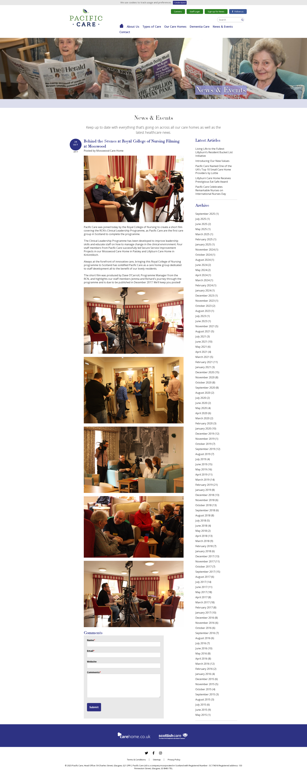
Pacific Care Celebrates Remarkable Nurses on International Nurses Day (210, 190)
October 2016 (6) (205, 628)
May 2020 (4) (203, 408)
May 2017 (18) (203, 592)
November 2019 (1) (206, 439)
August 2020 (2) (204, 392)
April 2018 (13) (204, 536)
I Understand (180, 2)
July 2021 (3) (202, 336)
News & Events (223, 26)
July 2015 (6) (202, 704)
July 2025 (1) (202, 219)
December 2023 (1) (206, 295)
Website (92, 661)
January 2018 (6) (205, 551)
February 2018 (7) (205, 546)
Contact (124, 32)
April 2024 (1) (203, 275)
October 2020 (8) (205, 382)
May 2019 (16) (203, 469)
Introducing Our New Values (212, 161)
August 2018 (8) (204, 515)
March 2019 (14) (205, 479)
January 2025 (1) (205, 244)
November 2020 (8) (206, 377)
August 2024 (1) (204, 260)
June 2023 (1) (203, 321)
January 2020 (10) (205, 428)
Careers (178, 11)
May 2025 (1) (203, 229)
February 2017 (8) (205, 607)
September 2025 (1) (207, 214)
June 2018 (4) (203, 525)
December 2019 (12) (207, 433)
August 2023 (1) (204, 311)
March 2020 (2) (204, 418)
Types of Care (151, 26)
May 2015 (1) (203, 715)
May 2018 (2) (203, 531)
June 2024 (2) (203, 265)
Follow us (239, 11)
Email (90, 650)
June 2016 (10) (203, 648)
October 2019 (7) (205, 444)
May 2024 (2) (203, 270)
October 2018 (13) (206, 505)
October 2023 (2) (205, 306)
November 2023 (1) (206, 300)
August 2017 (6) (204, 577)
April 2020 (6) (203, 413)
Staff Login (195, 11)
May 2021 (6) (203, 346)
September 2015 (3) (207, 694)
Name (91, 640)
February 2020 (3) (205, 423)
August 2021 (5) (204, 331)
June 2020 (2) (203, 403)
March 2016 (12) (205, 663)
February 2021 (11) (206, 362)
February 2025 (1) (205, 239)
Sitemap (157, 759)
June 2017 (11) (203, 587)
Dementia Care (199, 26)
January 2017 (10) (205, 612)
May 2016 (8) (203, 653)
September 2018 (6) (207, 510)
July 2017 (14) (203, 582)
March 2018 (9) (204, 541)
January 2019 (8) (205, 490)
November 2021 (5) (206, 326)
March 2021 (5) (204, 357)
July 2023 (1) (202, 316)
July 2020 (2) (202, 398)
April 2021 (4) (203, 352)
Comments (94, 672)
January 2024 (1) (205, 290)
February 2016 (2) (205, 669)
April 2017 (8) (203, 597)
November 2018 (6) (206, 500)
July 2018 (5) (202, 520)
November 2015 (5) (206, 684)
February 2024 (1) (205, 285)
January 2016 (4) (205, 674)
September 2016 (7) (207, 633)
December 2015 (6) (206, 679)
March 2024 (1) (204, 280)
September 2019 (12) (207, 449)
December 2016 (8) (206, 617)
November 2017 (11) (207, 561)
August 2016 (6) (204, 638)
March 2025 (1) (204, 234)
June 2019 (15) (203, 464)
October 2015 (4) (205, 689)
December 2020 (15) (207, 372)
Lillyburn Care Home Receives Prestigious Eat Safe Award (213, 179)
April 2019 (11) (204, 474)
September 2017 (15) (207, 571)
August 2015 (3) (204, 699)
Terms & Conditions (136, 759)
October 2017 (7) (205, 566)
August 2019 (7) (204, 454)
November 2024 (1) (206, 249)
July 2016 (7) (202, 643)
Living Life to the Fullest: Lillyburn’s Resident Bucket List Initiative (214, 152)
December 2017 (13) (207, 556)
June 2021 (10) (203, 341)
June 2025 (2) (203, 224)
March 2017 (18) (205, 602)
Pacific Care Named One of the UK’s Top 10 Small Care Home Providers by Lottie (213, 169)
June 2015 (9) (203, 709)
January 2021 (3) (205, 367)
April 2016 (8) (203, 658)
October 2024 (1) (205, 254)
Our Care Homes (175, 26)
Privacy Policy (174, 759)
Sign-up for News (216, 11)
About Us (133, 26)
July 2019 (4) (202, 459)
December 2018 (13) (207, 495)
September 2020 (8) (207, 387)
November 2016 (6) (206, 623)
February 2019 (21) (206, 485)
